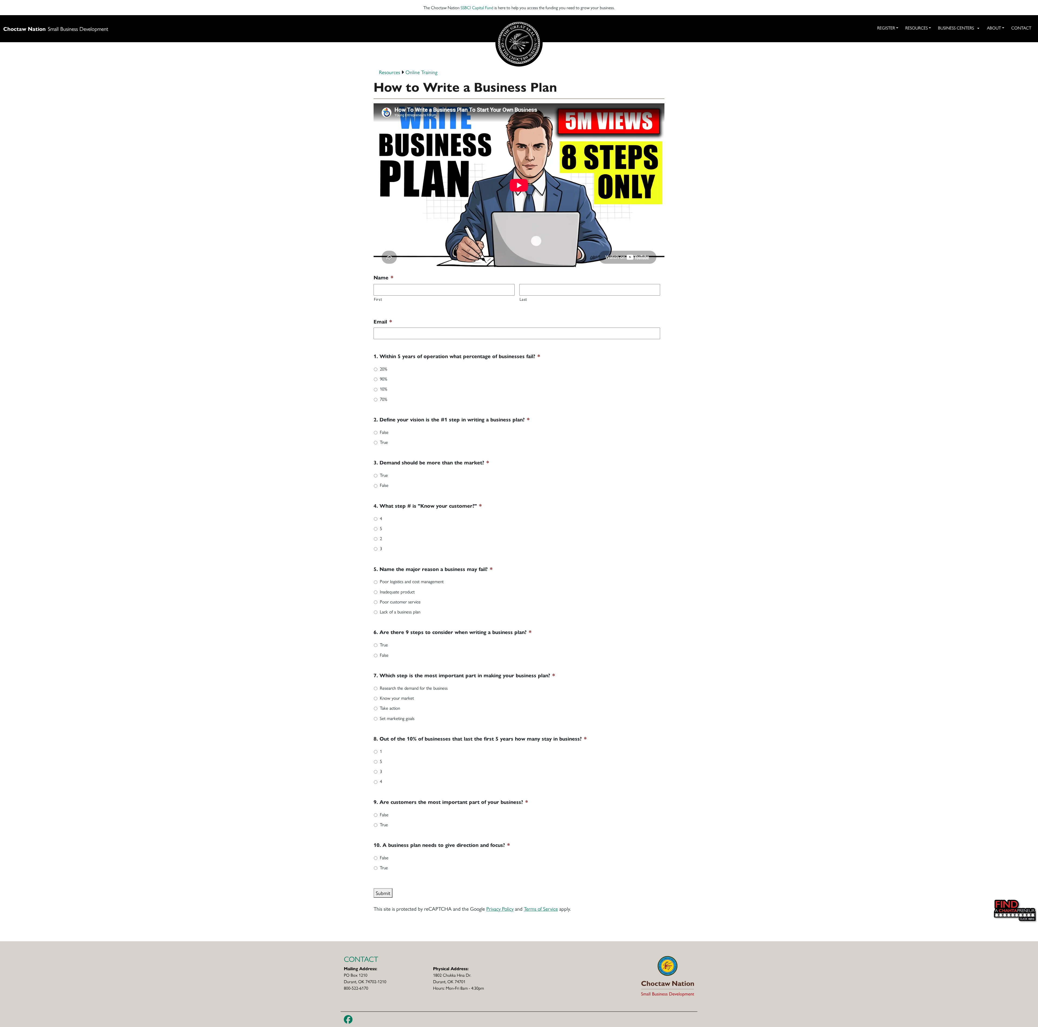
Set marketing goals (397, 718)
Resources (916, 28)
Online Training (421, 72)
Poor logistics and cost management (412, 581)
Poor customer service (400, 601)
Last (523, 299)
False (384, 432)
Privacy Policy (500, 908)
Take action (390, 708)
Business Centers (956, 28)
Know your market (397, 698)
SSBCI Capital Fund (477, 7)
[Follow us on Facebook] (348, 1019)
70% (383, 399)
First (378, 299)
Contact (1021, 28)
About (994, 28)
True (384, 442)
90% (383, 378)
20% (383, 368)
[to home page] (667, 975)
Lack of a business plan (400, 611)
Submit (383, 893)
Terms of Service (541, 908)
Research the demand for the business (414, 688)
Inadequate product (397, 591)
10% (383, 388)
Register (886, 28)
